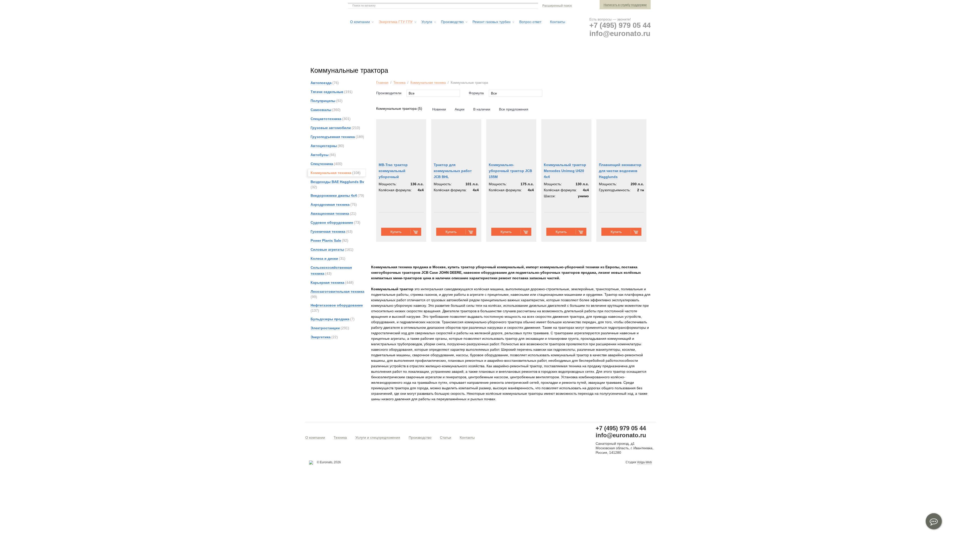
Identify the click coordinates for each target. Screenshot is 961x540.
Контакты (467, 438)
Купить (395, 232)
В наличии (481, 109)
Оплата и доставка (576, 55)
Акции (459, 109)
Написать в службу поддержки (625, 5)
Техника (399, 82)
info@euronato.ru (619, 34)
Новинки (439, 109)
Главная (382, 82)
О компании (315, 438)
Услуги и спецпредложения (377, 438)
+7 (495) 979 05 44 (620, 25)
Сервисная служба (526, 55)
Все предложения (513, 109)
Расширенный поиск (557, 6)
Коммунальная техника (428, 82)
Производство (420, 438)
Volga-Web (644, 462)
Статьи (445, 438)
